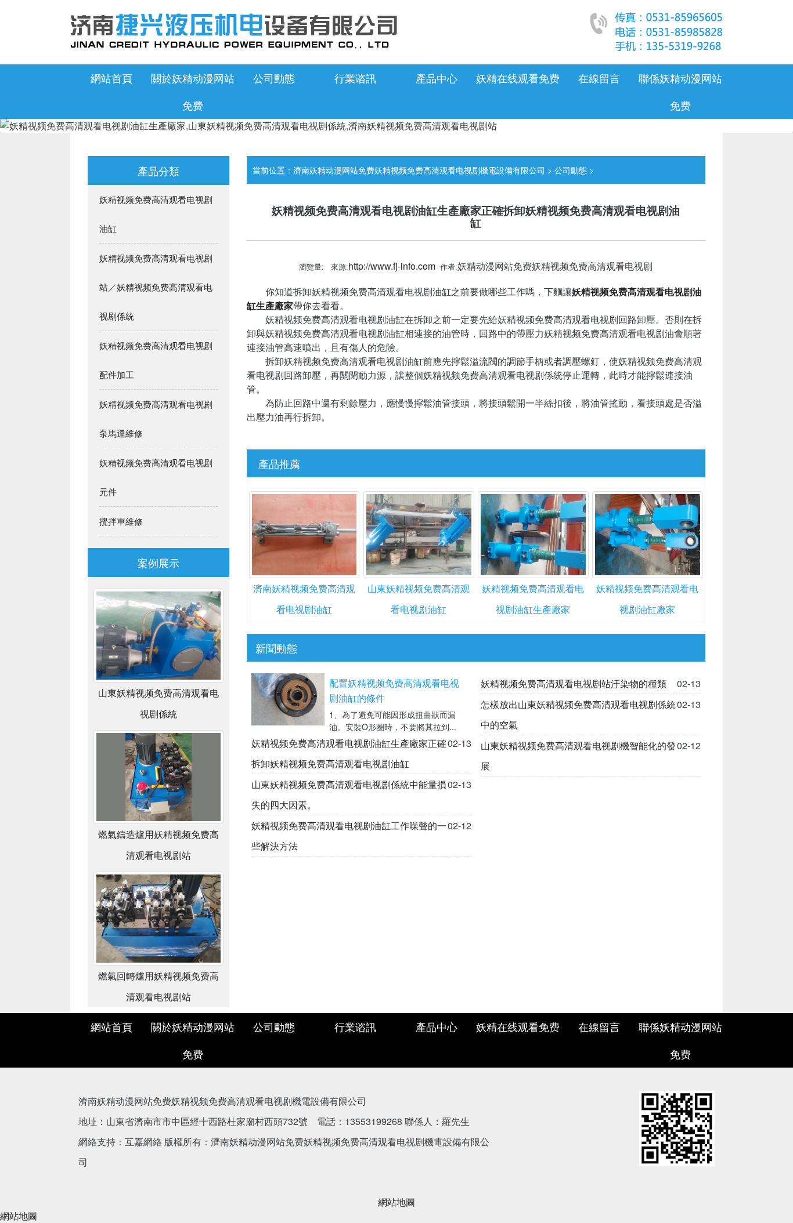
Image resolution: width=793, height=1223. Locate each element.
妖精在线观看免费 (518, 78)
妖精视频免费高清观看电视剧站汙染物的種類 (573, 683)
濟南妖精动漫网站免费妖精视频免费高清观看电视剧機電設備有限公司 (419, 170)
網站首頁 (111, 78)
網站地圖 (396, 1202)
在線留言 (599, 78)
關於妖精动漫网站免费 (193, 91)
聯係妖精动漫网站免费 (680, 91)
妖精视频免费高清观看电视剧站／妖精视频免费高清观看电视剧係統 (155, 287)
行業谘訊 (355, 78)
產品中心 (436, 78)
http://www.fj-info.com (391, 266)
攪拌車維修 (121, 521)
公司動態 (274, 78)
